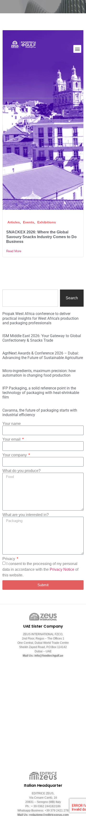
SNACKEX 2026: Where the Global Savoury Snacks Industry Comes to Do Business (41, 237)
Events (28, 222)
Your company (15, 455)
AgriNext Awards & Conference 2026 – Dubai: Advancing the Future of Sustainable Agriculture (42, 355)
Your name (11, 424)
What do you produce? (21, 471)
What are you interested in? (25, 515)
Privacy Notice (62, 569)
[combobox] (30, 298)
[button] (77, 49)
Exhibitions (46, 222)
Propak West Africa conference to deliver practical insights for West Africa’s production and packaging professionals (40, 318)
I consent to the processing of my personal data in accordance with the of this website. (40, 569)
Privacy (9, 559)
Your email (12, 439)
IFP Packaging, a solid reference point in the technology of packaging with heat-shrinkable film (40, 392)
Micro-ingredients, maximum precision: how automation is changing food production (39, 373)
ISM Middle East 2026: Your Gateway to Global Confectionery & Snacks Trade (41, 338)
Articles (13, 222)
